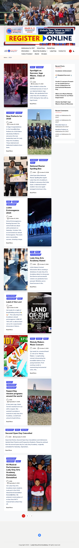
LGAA (57, 115)
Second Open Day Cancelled (18, 433)
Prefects (18, 112)
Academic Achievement (63, 71)
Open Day (24, 429)
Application (9, 429)
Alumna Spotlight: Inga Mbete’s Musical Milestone (64, 103)
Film (32, 251)
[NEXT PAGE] (31, 516)
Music (32, 67)
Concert (15, 201)
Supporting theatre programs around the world (14, 393)
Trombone (40, 67)
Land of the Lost (14, 302)
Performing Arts (35, 254)
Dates (17, 429)
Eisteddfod (10, 461)
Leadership (10, 112)
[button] (31, 516)
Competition (43, 160)
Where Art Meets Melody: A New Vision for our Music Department (64, 95)
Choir (8, 201)
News (32, 162)
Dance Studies (11, 204)
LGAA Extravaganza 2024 (12, 210)
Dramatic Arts (11, 298)
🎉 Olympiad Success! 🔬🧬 (63, 76)
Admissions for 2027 (62, 127)
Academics (34, 160)
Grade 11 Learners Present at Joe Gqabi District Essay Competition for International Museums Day (64, 85)
